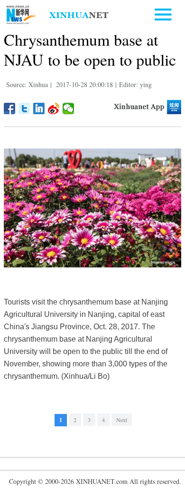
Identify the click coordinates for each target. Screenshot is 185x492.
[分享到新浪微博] (54, 108)
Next (121, 419)
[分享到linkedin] (39, 108)
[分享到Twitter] (24, 108)
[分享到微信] (68, 108)
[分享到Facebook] (10, 108)
